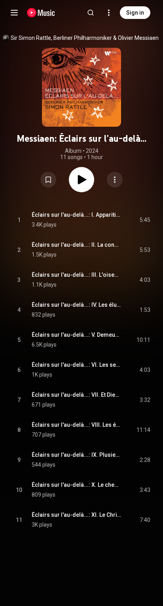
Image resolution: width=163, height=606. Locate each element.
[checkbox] (145, 220)
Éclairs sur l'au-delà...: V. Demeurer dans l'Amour (76, 335)
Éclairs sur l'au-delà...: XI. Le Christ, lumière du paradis (76, 515)
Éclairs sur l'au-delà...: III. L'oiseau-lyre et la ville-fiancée (76, 275)
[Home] (41, 12)
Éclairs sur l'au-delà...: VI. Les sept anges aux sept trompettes (76, 365)
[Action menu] (115, 180)
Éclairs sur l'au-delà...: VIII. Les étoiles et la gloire (76, 425)
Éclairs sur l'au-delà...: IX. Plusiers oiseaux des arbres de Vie (76, 455)
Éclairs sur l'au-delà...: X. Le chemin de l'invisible (76, 485)
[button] (48, 180)
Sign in (135, 12)
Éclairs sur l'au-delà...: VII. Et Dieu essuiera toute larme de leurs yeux (76, 395)
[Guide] (14, 12)
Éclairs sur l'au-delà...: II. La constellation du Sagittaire (76, 245)
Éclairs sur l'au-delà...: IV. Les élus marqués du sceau (76, 305)
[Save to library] (48, 179)
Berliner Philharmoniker (82, 38)
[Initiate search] (90, 12)
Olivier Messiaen (138, 38)
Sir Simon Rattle (31, 38)
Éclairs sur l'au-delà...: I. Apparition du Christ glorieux (76, 215)
